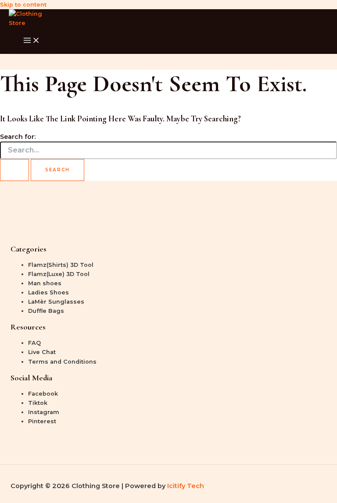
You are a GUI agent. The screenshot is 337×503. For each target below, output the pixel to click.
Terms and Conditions (62, 361)
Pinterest (42, 421)
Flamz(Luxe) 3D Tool (59, 274)
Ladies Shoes (48, 292)
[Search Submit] (14, 170)
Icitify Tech (185, 486)
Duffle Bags (46, 311)
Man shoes (44, 283)
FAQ (34, 343)
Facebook (43, 393)
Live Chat (42, 352)
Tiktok (37, 403)
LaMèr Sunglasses (56, 301)
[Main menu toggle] (31, 41)
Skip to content (23, 4)
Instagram (43, 412)
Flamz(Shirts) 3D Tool (60, 265)
